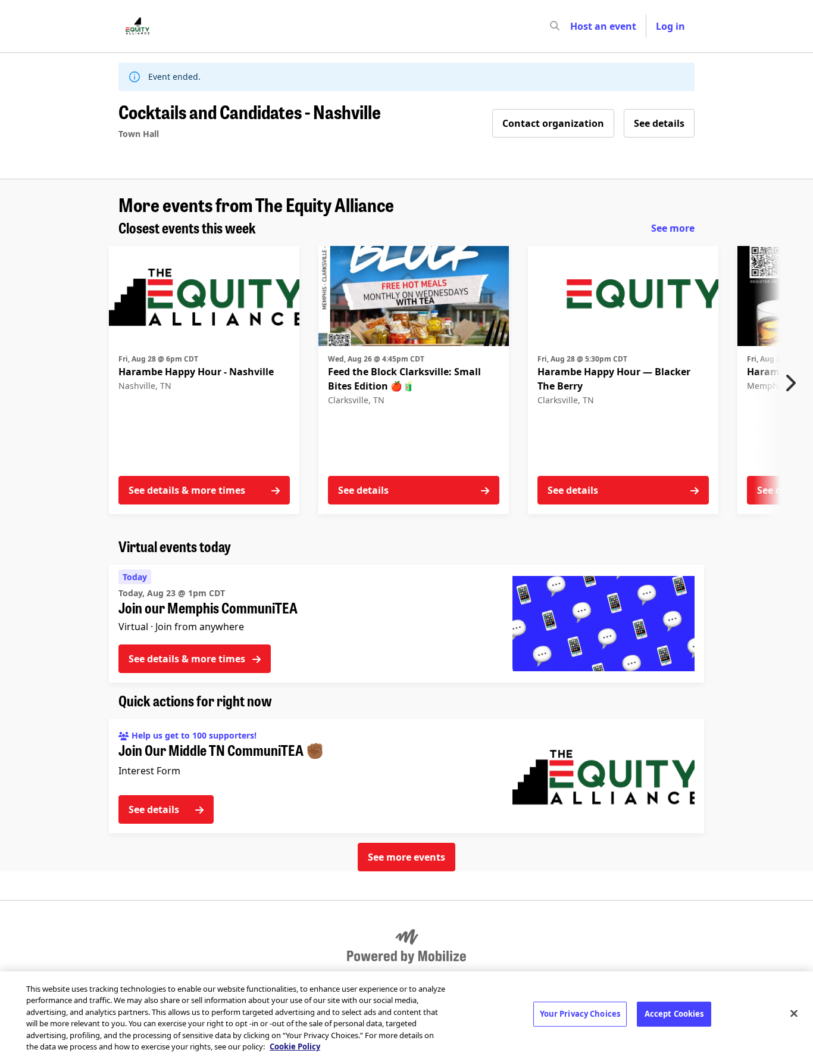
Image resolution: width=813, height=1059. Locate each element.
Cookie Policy (295, 1046)
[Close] (794, 1014)
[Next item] (793, 383)
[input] (576, 26)
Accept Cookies (674, 1013)
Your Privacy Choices (580, 1013)
